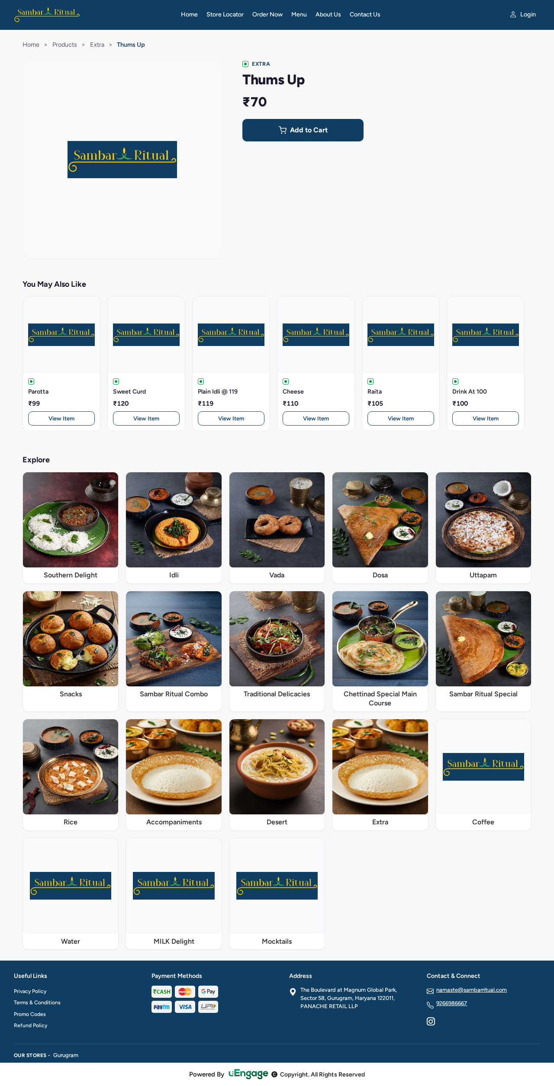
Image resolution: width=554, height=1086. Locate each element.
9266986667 (451, 1003)
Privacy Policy (30, 991)
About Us (328, 14)
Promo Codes (30, 1014)
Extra (97, 44)
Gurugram (65, 1055)
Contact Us (365, 14)
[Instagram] (431, 1022)
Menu (299, 14)
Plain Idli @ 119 (218, 391)
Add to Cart (309, 130)
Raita (374, 391)
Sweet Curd (129, 391)
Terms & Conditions (37, 1003)
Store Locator (225, 14)
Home (189, 14)
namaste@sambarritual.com (471, 990)
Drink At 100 (469, 391)
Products (64, 44)
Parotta (38, 391)
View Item (61, 418)
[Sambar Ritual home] (92, 14)
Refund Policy (30, 1025)
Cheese (293, 391)
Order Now (267, 14)
